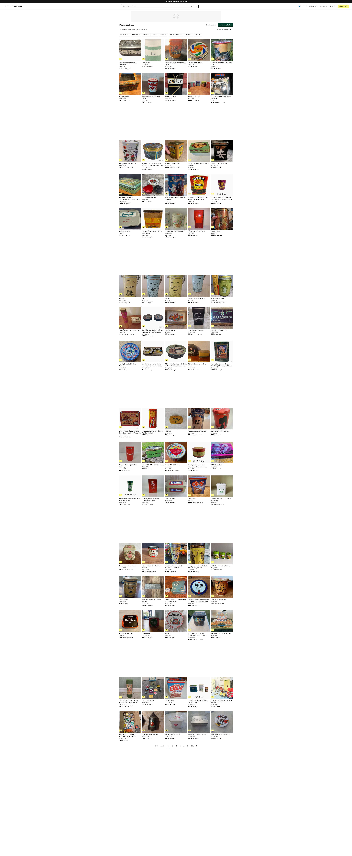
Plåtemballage (126, 29)
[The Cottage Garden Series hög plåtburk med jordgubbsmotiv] (130, 688)
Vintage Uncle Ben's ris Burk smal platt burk (221, 97)
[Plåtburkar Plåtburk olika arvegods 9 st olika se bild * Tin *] (222, 688)
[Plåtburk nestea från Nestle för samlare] (153, 553)
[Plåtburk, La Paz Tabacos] (222, 587)
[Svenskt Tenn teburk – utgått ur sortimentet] (222, 486)
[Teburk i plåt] (153, 50)
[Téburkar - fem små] (199, 84)
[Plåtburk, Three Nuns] (130, 621)
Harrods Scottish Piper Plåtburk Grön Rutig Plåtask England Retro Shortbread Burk (221, 365)
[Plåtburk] (130, 286)
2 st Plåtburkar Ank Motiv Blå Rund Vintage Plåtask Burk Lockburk (152, 331)
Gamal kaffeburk (147, 633)
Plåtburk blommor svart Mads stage (197, 365)
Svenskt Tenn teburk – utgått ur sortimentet (221, 499)
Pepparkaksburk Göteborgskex (197, 734)
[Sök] (191, 6)
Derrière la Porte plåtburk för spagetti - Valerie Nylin (174, 566)
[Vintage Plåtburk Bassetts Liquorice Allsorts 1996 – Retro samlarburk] (199, 621)
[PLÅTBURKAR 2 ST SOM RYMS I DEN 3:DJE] (176, 219)
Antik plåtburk (123, 599)
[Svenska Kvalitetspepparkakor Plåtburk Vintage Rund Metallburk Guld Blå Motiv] (153, 151)
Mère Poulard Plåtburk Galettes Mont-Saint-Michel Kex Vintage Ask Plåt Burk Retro (130, 432)
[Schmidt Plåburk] (176, 318)
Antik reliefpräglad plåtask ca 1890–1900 (128, 63)
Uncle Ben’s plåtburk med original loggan (175, 63)
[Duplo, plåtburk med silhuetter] (222, 418)
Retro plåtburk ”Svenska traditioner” (172, 466)
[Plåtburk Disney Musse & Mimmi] (222, 722)
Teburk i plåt (146, 62)
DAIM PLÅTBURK (170, 498)
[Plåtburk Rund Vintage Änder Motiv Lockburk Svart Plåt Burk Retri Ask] (176, 351)
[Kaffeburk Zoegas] (176, 84)
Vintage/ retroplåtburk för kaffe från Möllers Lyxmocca (198, 566)
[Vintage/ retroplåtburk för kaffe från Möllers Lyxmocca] (199, 553)
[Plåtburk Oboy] (176, 688)
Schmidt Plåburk (170, 330)
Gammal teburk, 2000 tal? (219, 163)
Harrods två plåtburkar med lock (221, 633)
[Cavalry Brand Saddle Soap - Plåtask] (130, 351)
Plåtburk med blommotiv (172, 734)
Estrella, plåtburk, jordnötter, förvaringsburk (128, 466)
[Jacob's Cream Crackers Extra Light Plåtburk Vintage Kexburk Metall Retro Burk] (153, 351)
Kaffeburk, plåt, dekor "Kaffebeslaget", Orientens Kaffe (129, 198)
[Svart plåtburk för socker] (199, 318)
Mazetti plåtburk (124, 96)
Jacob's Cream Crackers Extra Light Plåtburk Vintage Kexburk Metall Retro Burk (151, 365)
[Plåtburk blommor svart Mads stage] (199, 351)
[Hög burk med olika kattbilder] (199, 418)
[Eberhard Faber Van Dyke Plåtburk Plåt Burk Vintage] (130, 486)
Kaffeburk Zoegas (170, 96)
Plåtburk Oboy (169, 700)
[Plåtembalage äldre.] (153, 688)
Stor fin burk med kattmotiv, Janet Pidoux (221, 63)
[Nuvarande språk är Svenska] (299, 6)
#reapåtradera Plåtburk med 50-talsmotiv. (175, 198)
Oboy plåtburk (192, 498)
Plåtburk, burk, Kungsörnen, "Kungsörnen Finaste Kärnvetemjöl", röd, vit (150, 500)
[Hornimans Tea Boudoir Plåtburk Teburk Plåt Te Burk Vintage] (199, 185)
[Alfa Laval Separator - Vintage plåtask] (153, 587)
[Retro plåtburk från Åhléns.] (130, 553)
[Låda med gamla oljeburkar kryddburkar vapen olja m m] (130, 722)
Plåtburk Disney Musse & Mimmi (220, 734)
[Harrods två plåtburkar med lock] (222, 621)
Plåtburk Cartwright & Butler (196, 298)
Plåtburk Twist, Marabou (195, 62)
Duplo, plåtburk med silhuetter (220, 431)
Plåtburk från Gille (216, 465)
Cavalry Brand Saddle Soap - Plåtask (128, 365)
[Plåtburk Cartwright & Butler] (199, 286)
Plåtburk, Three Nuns (125, 633)
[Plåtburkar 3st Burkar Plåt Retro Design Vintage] (199, 688)
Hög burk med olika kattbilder (197, 431)
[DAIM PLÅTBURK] (176, 486)
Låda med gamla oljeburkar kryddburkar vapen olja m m (127, 735)
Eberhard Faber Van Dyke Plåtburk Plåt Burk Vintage (129, 499)
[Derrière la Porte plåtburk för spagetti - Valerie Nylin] (176, 553)
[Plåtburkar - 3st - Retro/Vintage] (222, 553)
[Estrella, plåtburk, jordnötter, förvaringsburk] (130, 452)
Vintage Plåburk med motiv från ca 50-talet (198, 164)
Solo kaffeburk (215, 231)
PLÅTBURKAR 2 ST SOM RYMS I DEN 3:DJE (175, 232)
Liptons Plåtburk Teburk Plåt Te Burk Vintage (152, 232)
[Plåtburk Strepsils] (130, 219)
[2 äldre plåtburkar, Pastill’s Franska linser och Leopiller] (176, 587)
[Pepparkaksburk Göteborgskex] (199, 722)
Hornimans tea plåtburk (172, 163)
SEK (304, 6)
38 (187, 746)
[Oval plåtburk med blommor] (130, 151)
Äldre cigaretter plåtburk (218, 330)
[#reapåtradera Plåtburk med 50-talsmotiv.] (176, 185)
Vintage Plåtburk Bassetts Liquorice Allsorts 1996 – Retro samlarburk (197, 634)
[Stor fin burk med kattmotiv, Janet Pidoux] (222, 50)
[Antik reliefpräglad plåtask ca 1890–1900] (130, 50)
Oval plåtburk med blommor (127, 163)
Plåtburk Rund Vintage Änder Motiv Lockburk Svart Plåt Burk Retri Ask (176, 365)
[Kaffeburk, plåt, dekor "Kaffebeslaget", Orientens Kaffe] (130, 185)
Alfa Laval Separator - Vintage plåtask (151, 600)
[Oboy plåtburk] (199, 486)
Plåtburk (121, 298)
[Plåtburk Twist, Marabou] (199, 50)
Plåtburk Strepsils (124, 231)
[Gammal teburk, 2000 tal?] (222, 151)
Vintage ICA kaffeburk (217, 298)
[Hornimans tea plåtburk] (176, 151)
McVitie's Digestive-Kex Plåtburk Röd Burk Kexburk (152, 432)
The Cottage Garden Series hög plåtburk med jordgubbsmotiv (129, 701)
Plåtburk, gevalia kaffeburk (196, 231)
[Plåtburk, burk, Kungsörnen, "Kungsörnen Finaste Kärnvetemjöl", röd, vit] (153, 486)
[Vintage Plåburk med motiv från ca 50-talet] (199, 151)
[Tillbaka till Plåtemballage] (120, 29)
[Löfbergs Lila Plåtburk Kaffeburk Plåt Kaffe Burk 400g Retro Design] (222, 185)
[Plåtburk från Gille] (222, 452)
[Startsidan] (17, 6)
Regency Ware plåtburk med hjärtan (151, 97)
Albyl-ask (168, 431)
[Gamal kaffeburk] (153, 621)
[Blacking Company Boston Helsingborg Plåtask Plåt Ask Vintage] (199, 452)
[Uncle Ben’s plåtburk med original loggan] (176, 50)
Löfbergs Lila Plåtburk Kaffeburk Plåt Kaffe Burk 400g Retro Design (221, 198)
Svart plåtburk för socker (195, 330)
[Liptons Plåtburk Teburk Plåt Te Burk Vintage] (153, 219)
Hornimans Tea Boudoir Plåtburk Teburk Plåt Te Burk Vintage (198, 198)
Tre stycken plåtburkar (149, 197)
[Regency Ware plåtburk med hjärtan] (153, 84)
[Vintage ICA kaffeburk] (222, 286)
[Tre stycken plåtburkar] (153, 185)
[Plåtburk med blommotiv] (176, 722)
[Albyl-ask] (176, 418)
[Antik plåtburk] (130, 587)
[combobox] (157, 6)
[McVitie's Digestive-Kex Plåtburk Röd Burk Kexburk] (153, 418)
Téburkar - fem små (194, 96)
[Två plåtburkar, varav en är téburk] (130, 318)
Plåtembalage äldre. (148, 700)
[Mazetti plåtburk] (130, 84)
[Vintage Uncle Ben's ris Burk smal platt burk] (222, 84)
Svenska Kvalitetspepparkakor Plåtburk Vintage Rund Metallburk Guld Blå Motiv (152, 164)
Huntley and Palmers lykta (150, 734)
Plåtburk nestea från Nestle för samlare (151, 566)
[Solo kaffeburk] (222, 219)
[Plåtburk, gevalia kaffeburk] (199, 219)
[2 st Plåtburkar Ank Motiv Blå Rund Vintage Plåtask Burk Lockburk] (153, 318)
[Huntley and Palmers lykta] (153, 722)
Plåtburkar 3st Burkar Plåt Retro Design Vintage (197, 701)
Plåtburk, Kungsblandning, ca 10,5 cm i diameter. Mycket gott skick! (198, 600)
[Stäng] (350, 2)
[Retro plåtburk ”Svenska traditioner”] (176, 452)
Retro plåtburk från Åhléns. (127, 566)
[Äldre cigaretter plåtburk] (222, 318)
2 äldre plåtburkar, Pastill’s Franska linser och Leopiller (175, 600)
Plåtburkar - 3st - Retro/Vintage (220, 566)
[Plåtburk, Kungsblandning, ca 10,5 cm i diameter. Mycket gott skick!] (199, 587)
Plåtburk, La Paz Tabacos (219, 599)
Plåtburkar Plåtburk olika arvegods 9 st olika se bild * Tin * (221, 701)
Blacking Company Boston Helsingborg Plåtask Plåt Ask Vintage (197, 466)
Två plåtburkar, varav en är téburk (129, 330)
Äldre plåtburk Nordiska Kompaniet (153, 465)
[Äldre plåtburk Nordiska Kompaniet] (153, 452)
